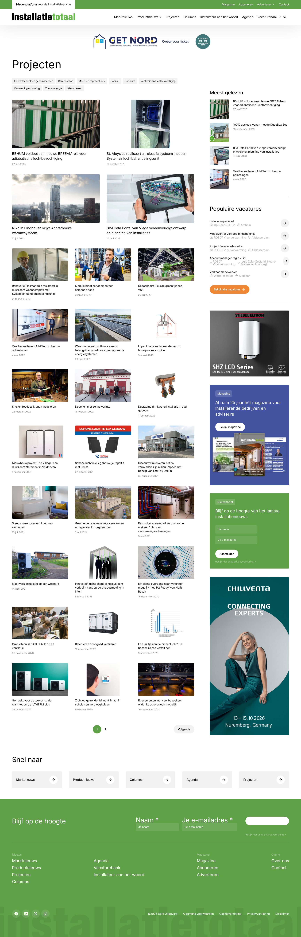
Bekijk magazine (230, 427)
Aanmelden (226, 553)
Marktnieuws (123, 17)
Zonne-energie (53, 88)
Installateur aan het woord (219, 17)
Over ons (280, 860)
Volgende (184, 729)
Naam (147, 820)
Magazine (228, 4)
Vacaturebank (267, 17)
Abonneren (246, 4)
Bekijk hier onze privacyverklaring (234, 561)
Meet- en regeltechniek (92, 81)
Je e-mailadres (207, 820)
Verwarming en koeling (27, 88)
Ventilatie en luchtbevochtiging (158, 81)
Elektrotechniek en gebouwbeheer (33, 81)
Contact (284, 4)
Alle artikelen (74, 88)
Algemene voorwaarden (198, 913)
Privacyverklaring (258, 913)
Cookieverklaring (230, 913)
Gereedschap (65, 81)
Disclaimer (282, 913)
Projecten (172, 17)
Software (130, 81)
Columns (189, 17)
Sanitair (115, 81)
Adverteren (208, 874)
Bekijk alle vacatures (227, 289)
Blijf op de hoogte (39, 821)
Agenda (247, 17)
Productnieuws (147, 17)
